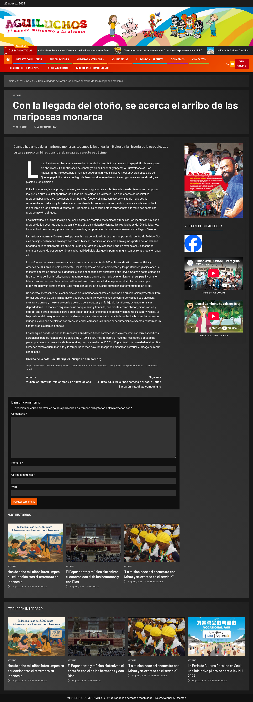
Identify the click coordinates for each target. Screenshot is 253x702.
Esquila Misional (58, 68)
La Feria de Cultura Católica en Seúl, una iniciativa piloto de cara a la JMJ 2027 (215, 670)
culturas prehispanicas (57, 365)
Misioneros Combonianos (92, 68)
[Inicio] (8, 59)
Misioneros (22, 127)
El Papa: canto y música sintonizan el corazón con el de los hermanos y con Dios (92, 576)
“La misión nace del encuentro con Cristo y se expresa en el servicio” (130, 50)
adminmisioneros (38, 586)
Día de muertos (79, 365)
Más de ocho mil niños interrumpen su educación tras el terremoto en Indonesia (34, 576)
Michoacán (151, 365)
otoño (30, 369)
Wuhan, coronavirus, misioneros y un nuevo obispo (58, 380)
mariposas (115, 365)
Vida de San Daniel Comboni (213, 335)
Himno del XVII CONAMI (213, 292)
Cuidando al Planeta (149, 59)
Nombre (17, 462)
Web (14, 486)
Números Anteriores (90, 59)
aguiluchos (38, 365)
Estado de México (98, 365)
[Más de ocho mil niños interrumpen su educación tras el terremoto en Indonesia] (35, 543)
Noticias (17, 95)
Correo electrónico (23, 474)
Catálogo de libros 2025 (23, 68)
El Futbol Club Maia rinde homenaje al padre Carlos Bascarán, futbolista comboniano (129, 382)
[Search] (227, 64)
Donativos (178, 59)
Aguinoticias (119, 59)
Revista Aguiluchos (29, 59)
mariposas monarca (133, 365)
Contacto (199, 59)
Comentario (19, 413)
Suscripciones (59, 59)
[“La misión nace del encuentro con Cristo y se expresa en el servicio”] (152, 543)
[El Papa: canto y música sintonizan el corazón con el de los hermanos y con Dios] (94, 543)
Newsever (161, 698)
